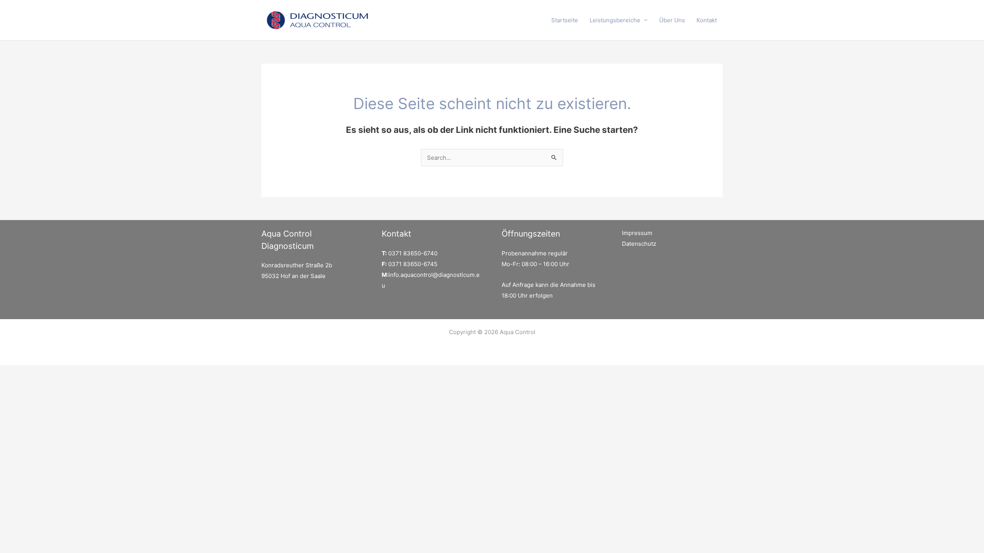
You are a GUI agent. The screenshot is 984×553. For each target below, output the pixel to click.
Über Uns (672, 20)
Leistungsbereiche (615, 20)
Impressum (637, 233)
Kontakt (706, 20)
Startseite (564, 20)
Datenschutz (639, 243)
